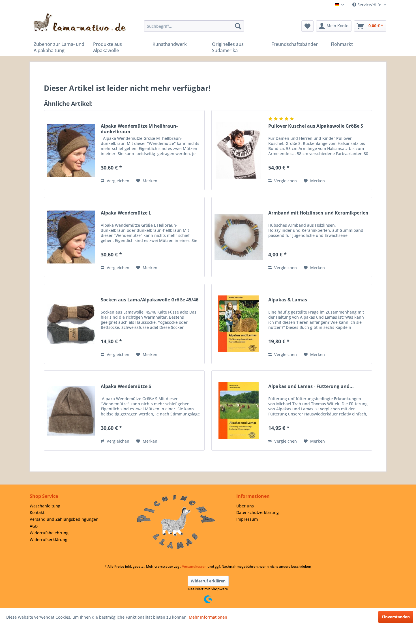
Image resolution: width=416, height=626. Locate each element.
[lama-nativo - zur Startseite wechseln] (79, 22)
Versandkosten (194, 566)
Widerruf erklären (208, 581)
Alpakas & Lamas (287, 300)
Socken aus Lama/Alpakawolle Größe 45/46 (149, 300)
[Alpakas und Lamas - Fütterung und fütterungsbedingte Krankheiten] (239, 410)
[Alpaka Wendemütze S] (71, 410)
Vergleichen (117, 180)
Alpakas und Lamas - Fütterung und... (311, 386)
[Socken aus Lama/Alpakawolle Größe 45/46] (71, 324)
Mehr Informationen (208, 617)
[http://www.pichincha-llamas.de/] (176, 521)
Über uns (245, 506)
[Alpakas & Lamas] (239, 324)
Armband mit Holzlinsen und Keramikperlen (318, 213)
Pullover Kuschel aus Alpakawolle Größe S (315, 126)
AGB (34, 526)
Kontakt (37, 512)
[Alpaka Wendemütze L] (71, 237)
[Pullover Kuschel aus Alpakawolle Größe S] (239, 150)
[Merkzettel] (307, 26)
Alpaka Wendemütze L (126, 213)
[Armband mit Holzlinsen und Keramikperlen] (239, 237)
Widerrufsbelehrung (49, 532)
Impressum (247, 519)
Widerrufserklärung (48, 539)
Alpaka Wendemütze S (126, 386)
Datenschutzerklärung (257, 512)
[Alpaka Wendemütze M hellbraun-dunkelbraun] (71, 150)
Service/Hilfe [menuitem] (369, 4)
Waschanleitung (45, 506)
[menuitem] (194, 26)
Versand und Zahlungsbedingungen (64, 519)
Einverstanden (396, 616)
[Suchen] (238, 26)
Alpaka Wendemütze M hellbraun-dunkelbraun (139, 128)
